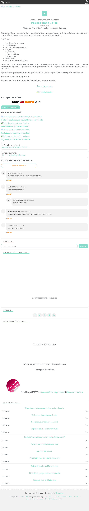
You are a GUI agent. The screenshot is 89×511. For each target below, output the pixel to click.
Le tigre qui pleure (44, 451)
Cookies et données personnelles (36, 499)
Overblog (60, 493)
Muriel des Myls (23, 497)
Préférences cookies (55, 499)
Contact (56, 497)
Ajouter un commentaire (19, 166)
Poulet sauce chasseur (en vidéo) (44, 422)
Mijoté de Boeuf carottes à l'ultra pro (44, 458)
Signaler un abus (67, 497)
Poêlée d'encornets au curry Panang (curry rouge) (44, 437)
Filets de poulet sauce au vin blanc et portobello (44, 408)
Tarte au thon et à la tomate (44, 480)
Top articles (48, 497)
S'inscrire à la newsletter (10, 107)
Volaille (33, 20)
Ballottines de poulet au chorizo (45, 415)
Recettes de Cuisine (75, 392)
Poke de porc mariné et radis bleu (44, 444)
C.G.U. (76, 497)
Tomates (55, 20)
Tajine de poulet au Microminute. (44, 429)
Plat (40, 20)
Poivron (46, 20)
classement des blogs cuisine (52, 392)
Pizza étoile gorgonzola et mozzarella (44, 473)
